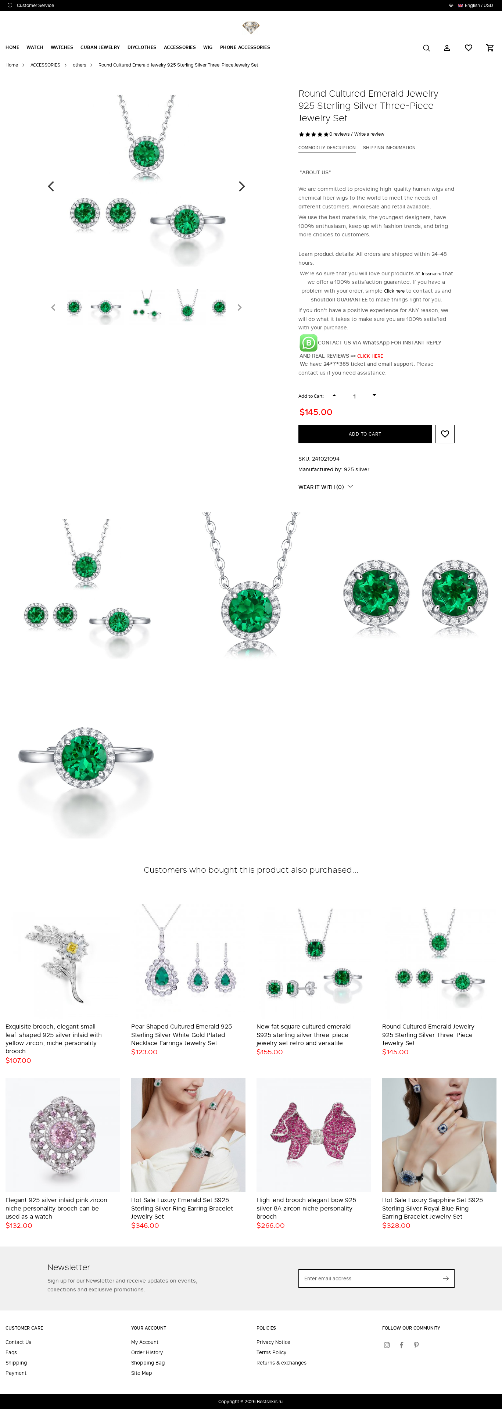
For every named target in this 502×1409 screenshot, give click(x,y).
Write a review (369, 134)
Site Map (141, 1373)
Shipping (16, 1362)
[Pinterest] (416, 1345)
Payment (16, 1373)
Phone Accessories (245, 47)
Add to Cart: (311, 396)
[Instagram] (387, 1345)
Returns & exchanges (281, 1362)
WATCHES (62, 47)
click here (394, 291)
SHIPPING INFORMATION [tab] (389, 147)
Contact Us (18, 1342)
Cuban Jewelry (100, 47)
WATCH (34, 47)
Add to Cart (365, 433)
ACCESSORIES (180, 47)
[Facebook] (402, 1345)
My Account (144, 1342)
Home (12, 47)
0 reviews (339, 134)
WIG (208, 47)
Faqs (11, 1352)
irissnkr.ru (432, 273)
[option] (146, 186)
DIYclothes (142, 47)
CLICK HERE (370, 356)
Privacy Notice (273, 1342)
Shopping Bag (148, 1362)
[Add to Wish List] (445, 434)
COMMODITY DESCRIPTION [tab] (327, 147)
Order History (147, 1352)
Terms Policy (271, 1352)
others (79, 64)
